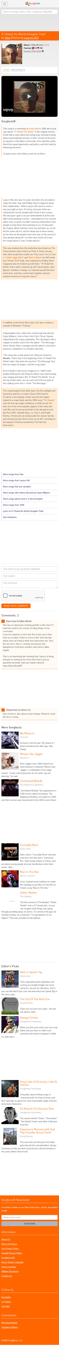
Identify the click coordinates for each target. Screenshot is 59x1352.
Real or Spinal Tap (31, 972)
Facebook (6, 1297)
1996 (46, 45)
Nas (7, 37)
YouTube (5, 1306)
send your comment (16, 606)
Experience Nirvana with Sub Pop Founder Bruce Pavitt (37, 1131)
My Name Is (27, 733)
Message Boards (9, 1322)
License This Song (32, 51)
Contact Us (6, 1276)
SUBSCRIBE (29, 1224)
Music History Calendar (12, 1262)
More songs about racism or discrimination (23, 499)
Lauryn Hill (31, 37)
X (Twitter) (6, 1302)
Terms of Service (9, 1244)
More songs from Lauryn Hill (16, 480)
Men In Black (35, 257)
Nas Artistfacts (10, 517)
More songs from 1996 (13, 505)
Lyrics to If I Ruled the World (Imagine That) (23, 511)
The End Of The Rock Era (35, 999)
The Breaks (48, 400)
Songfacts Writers (9, 1327)
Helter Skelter (28, 892)
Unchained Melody (31, 780)
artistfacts (18, 70)
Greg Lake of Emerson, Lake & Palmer (38, 1083)
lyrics (6, 70)
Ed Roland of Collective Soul (37, 1108)
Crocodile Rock (29, 844)
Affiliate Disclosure (10, 1271)
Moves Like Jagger (31, 753)
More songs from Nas (13, 474)
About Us (5, 1239)
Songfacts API (8, 1257)
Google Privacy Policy (11, 1253)
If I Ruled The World (23, 131)
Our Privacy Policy (10, 1248)
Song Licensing (8, 1267)
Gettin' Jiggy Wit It (14, 257)
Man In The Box (29, 871)
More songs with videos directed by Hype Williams (26, 492)
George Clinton (29, 1017)
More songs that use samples (17, 486)
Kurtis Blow (34, 128)
